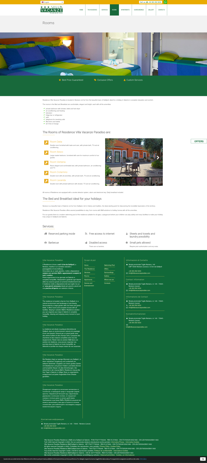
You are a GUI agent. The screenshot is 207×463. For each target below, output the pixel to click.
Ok (203, 459)
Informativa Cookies (132, 442)
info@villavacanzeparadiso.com (139, 273)
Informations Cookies (121, 451)
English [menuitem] (46, 2)
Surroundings (139, 10)
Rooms (114, 10)
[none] (52, 2)
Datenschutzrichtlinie (108, 455)
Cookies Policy (115, 446)
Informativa (143, 459)
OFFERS (199, 141)
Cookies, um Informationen (125, 455)
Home (81, 10)
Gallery (151, 10)
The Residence (92, 10)
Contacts (161, 10)
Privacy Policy (104, 446)
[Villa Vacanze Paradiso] (52, 10)
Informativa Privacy (117, 442)
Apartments (125, 10)
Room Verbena (58, 162)
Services (105, 10)
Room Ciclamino (58, 172)
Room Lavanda (58, 180)
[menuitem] (52, 2)
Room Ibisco (56, 151)
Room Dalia (56, 141)
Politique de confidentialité (103, 451)
